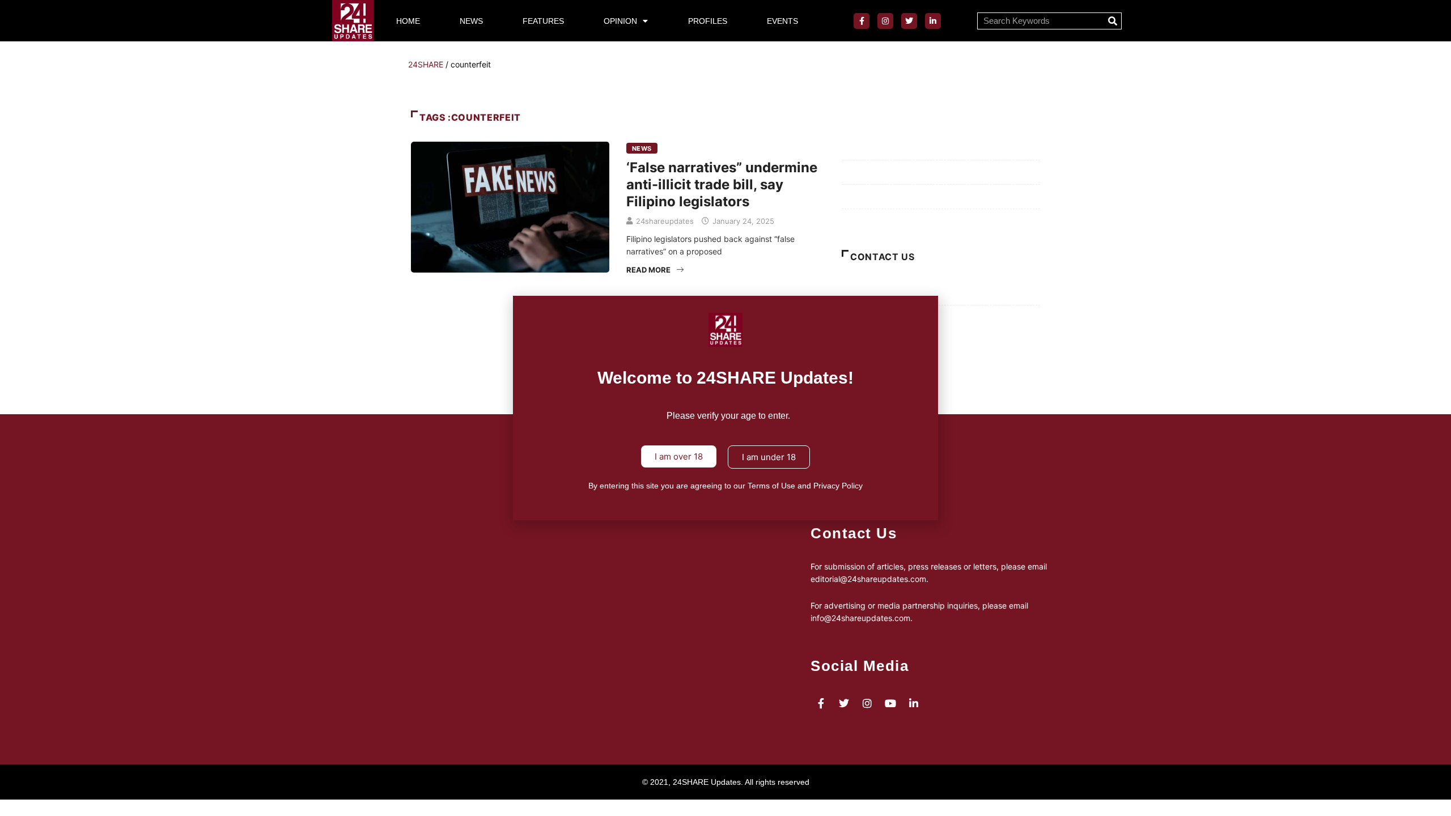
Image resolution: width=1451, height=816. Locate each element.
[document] (725, 408)
